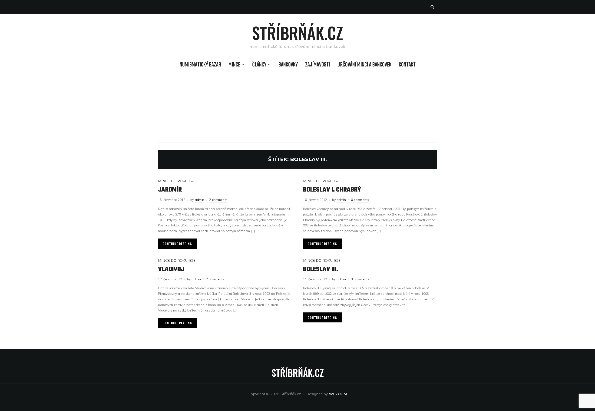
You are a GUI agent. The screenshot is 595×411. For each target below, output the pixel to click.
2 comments (218, 200)
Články (259, 65)
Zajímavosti (317, 65)
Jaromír (170, 190)
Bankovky (288, 65)
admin (199, 200)
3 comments (360, 279)
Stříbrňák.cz (297, 32)
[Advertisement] (297, 105)
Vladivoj (171, 269)
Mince (234, 65)
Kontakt (407, 65)
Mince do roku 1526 (176, 181)
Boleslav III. (320, 269)
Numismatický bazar (200, 65)
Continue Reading (177, 243)
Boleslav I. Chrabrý (332, 190)
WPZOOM (338, 393)
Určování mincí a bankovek (364, 65)
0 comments (360, 200)
